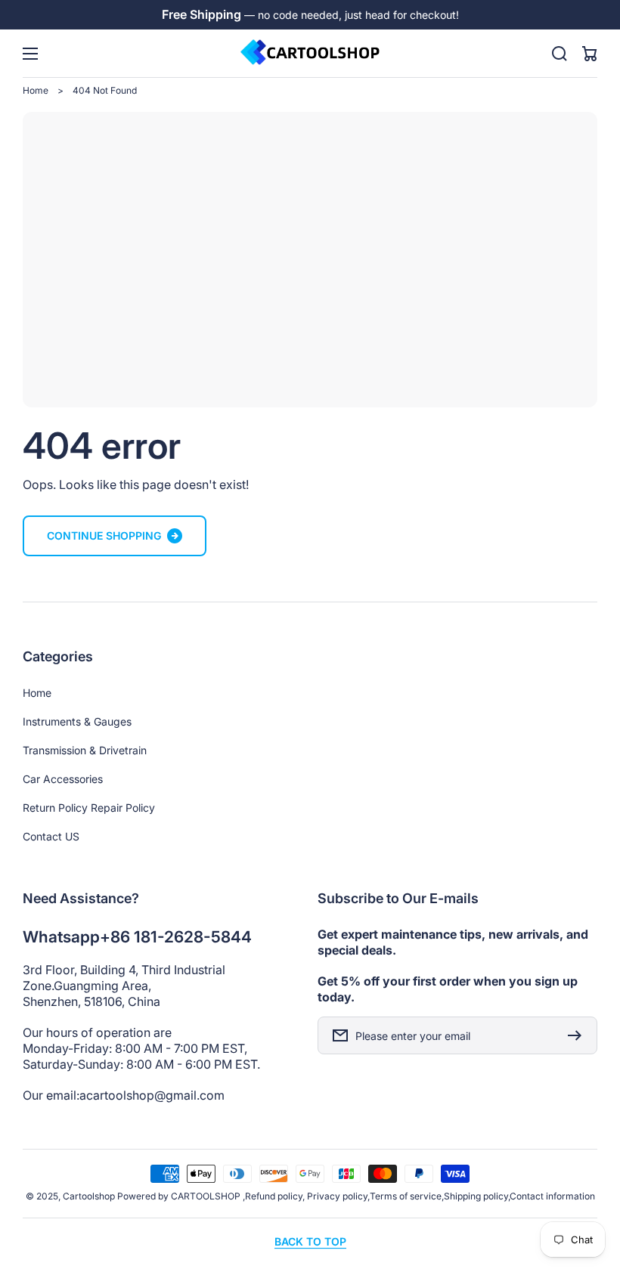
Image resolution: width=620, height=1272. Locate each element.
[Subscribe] (578, 1035)
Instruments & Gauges (77, 721)
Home (35, 90)
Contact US (51, 836)
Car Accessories (63, 778)
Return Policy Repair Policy (89, 807)
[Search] (559, 54)
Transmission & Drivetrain (85, 750)
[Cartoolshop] (310, 53)
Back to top (310, 1241)
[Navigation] (30, 53)
